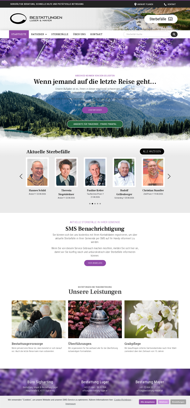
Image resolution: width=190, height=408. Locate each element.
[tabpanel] (37, 178)
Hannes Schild (37, 190)
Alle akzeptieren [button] (148, 402)
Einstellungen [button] (178, 402)
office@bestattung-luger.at (95, 390)
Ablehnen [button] (163, 402)
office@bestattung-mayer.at (150, 390)
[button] (152, 151)
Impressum (71, 404)
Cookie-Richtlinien (122, 400)
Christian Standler (153, 190)
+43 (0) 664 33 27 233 (149, 387)
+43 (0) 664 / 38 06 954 (95, 387)
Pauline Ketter (95, 190)
